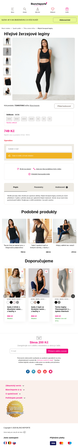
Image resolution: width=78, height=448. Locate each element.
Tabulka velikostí (11, 122)
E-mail (13, 351)
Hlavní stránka (6, 28)
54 (49, 119)
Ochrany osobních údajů (45, 360)
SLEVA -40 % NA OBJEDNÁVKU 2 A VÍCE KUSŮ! (20, 20)
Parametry (38, 187)
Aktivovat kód (65, 20)
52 (44, 119)
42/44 (24, 119)
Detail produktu (23, 318)
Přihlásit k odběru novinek (57, 351)
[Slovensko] (14, 443)
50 (38, 119)
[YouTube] (45, 372)
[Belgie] (10, 443)
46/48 (31, 119)
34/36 (9, 119)
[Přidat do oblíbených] (22, 271)
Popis (15, 187)
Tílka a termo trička (29, 28)
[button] (5, 296)
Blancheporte (35, 105)
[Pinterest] (39, 372)
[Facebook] (27, 372)
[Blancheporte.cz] (39, 5)
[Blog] (50, 372)
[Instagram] (33, 372)
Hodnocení (61, 187)
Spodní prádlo (17, 28)
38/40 (16, 119)
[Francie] (6, 443)
